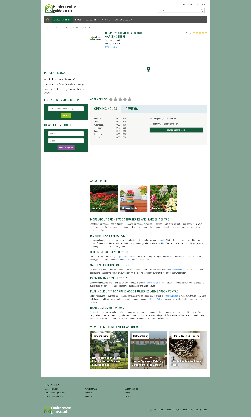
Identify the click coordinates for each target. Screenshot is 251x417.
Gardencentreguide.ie (54, 396)
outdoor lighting (175, 269)
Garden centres (62, 19)
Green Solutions (165, 409)
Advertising (200, 4)
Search (66, 115)
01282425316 (111, 47)
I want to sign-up (66, 147)
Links (205, 409)
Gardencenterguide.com (55, 392)
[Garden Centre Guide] (60, 8)
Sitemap (198, 409)
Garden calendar (124, 19)
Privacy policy (188, 409)
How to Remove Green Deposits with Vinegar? (64, 84)
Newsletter (187, 4)
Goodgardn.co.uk (52, 389)
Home (46, 27)
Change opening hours (176, 130)
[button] (148, 69)
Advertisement (91, 389)
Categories (92, 19)
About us (89, 396)
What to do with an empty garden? (59, 79)
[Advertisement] (66, 49)
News (127, 392)
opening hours (172, 296)
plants (162, 240)
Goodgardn (177, 409)
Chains (106, 19)
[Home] (48, 19)
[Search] (201, 10)
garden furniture (125, 256)
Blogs (78, 19)
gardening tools (153, 283)
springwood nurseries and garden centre (79, 27)
